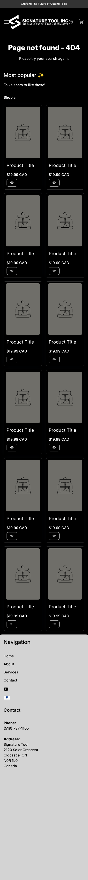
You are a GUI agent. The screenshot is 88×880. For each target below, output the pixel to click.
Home (9, 656)
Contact (10, 680)
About (9, 664)
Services (11, 672)
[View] (23, 132)
